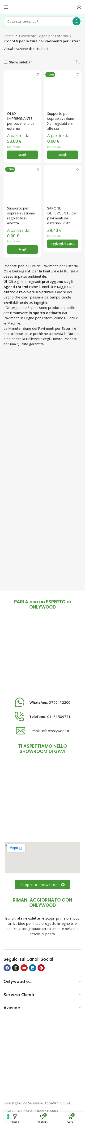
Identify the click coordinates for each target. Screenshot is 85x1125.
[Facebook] (7, 967)
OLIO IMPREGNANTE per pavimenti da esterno (20, 121)
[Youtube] (24, 967)
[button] (62, 244)
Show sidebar (20, 62)
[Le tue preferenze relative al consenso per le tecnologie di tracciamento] (8, 1116)
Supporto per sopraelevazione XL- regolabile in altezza (60, 121)
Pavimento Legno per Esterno (43, 35)
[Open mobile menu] (6, 7)
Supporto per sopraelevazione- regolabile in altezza (21, 215)
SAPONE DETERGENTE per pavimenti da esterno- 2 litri (62, 215)
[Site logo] (42, 6)
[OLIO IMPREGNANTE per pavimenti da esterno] (22, 89)
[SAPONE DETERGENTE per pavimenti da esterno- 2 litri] (62, 184)
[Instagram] (15, 967)
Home (9, 35)
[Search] (76, 21)
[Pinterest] (41, 967)
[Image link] (42, 654)
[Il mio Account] (79, 7)
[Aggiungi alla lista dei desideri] (37, 74)
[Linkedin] (32, 967)
